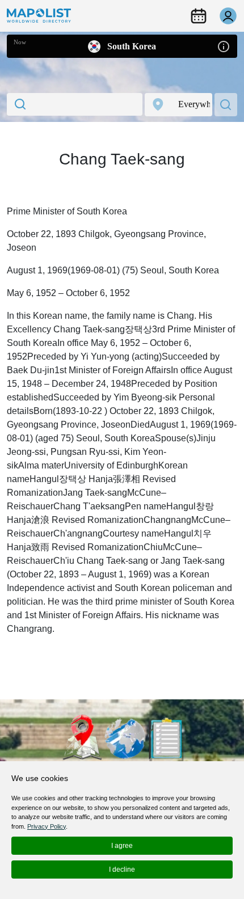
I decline (122, 869)
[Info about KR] (223, 45)
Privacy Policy (46, 826)
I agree (122, 846)
